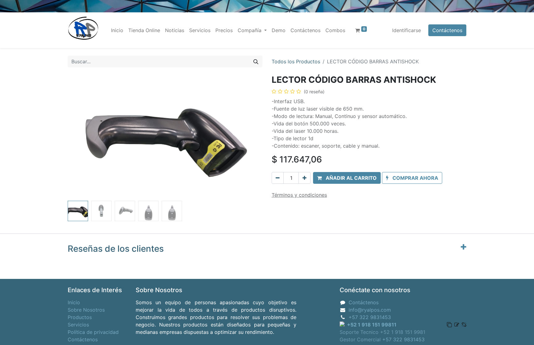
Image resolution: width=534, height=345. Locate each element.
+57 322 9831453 (370, 317)
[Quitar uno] (278, 178)
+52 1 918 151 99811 (371, 325)
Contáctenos (447, 30)
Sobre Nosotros (86, 310)
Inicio (74, 302)
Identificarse (406, 30)
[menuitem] (117, 30)
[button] (82, 136)
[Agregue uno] (305, 178)
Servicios (78, 325)
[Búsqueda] (255, 61)
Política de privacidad (93, 332)
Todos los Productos (296, 61)
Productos (80, 317)
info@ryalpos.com (370, 310)
